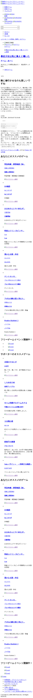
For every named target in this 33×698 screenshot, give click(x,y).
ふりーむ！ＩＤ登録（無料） (10, 39)
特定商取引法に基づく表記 (13, 681)
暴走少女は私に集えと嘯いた (15, 56)
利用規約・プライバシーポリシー (15, 680)
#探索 (6, 34)
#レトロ (7, 36)
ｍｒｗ (6, 425)
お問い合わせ (8, 687)
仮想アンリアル (9, 386)
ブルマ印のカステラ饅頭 (12, 280)
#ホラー (7, 32)
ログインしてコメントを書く (10, 150)
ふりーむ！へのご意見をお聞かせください (18, 691)
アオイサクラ (8, 446)
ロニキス (7, 258)
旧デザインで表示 (10, 685)
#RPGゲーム (8, 69)
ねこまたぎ (8, 190)
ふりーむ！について (11, 683)
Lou (5, 234)
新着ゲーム (8, 7)
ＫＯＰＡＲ (8, 468)
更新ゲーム (8, 9)
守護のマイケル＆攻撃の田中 (13, 407)
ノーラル (7, 324)
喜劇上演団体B (9, 168)
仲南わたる (8, 302)
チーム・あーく (7, 61)
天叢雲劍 (7, 212)
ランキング (8, 11)
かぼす (6, 366)
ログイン (23, 39)
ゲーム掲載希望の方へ (11, 689)
